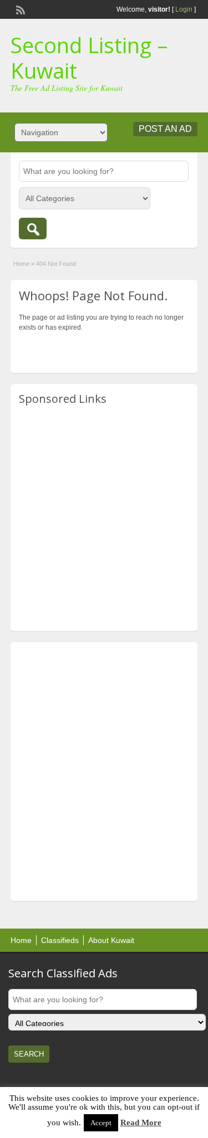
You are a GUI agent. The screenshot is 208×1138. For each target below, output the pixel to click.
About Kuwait (111, 940)
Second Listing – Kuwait (89, 57)
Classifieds (60, 940)
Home (21, 263)
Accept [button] (100, 1123)
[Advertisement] (104, 519)
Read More (140, 1122)
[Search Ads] (33, 228)
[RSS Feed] (19, 8)
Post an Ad (165, 129)
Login (183, 9)
